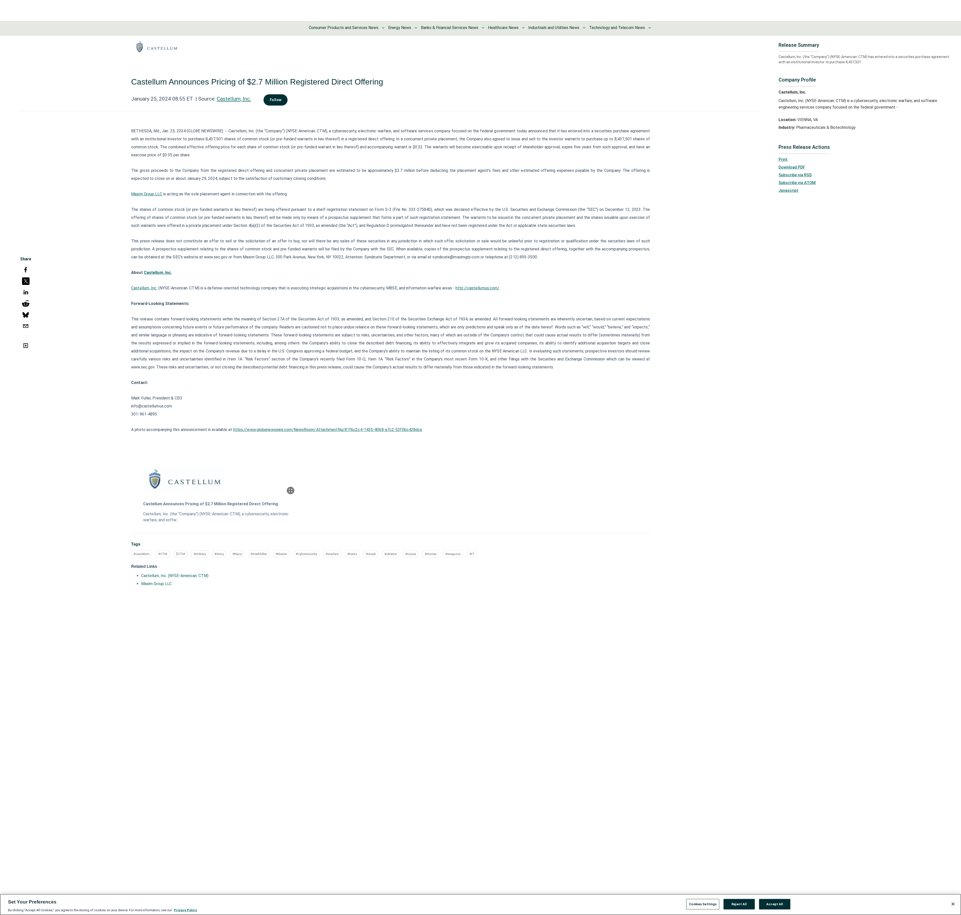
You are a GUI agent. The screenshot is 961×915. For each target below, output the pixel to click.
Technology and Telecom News (617, 27)
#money (430, 554)
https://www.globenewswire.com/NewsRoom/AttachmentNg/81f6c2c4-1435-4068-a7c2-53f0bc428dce (327, 429)
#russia (410, 554)
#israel (371, 554)
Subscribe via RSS (795, 175)
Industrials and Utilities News (553, 27)
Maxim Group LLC (156, 583)
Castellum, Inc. (234, 99)
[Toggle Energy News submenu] (415, 27)
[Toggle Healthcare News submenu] (523, 27)
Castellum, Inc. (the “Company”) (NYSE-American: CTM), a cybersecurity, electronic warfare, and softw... (216, 517)
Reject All (739, 904)
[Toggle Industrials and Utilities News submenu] (584, 27)
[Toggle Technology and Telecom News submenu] (649, 27)
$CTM (180, 554)
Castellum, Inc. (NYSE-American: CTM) (174, 575)
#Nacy (237, 554)
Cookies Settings (702, 904)
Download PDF (792, 167)
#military (200, 554)
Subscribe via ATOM (797, 182)
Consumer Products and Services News (343, 27)
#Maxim (281, 554)
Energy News (399, 27)
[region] (480, 904)
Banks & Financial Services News (449, 27)
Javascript (788, 190)
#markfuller (259, 554)
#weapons (453, 554)
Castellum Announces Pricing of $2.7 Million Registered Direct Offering (210, 504)
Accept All (774, 904)
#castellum (141, 554)
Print (783, 159)
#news (352, 554)
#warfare (332, 554)
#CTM (162, 554)
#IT (471, 554)
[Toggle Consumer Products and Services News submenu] (383, 27)
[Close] (952, 903)
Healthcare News (503, 27)
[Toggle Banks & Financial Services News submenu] (483, 27)
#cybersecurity (306, 554)
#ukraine (390, 554)
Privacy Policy (185, 910)
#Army (219, 554)
